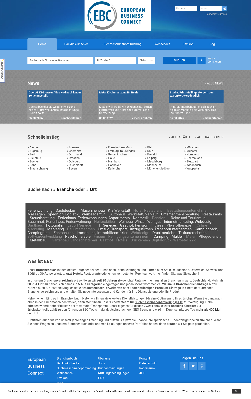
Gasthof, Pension (134, 225)
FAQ (101, 378)
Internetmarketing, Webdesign (188, 221)
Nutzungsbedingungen (113, 373)
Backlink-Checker (76, 44)
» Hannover (113, 165)
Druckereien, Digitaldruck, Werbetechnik (163, 240)
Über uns (104, 358)
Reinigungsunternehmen (128, 236)
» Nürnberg (191, 154)
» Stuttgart (191, 161)
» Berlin (32, 154)
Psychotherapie (78, 236)
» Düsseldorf (75, 165)
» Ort (91, 189)
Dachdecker (65, 210)
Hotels (121, 240)
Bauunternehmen (81, 229)
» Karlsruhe (113, 168)
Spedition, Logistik (63, 214)
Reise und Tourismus (188, 218)
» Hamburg (113, 161)
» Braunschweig (37, 168)
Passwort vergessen (216, 14)
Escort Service (79, 225)
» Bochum (33, 161)
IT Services (108, 225)
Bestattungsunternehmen (187, 210)
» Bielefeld (34, 158)
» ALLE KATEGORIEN (209, 137)
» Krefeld (150, 154)
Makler (177, 236)
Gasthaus (35, 225)
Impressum (147, 368)
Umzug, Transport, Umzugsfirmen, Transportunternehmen (145, 229)
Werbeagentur (93, 214)
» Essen (72, 168)
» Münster (190, 151)
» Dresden (73, 158)
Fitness (157, 225)
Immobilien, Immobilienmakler (102, 232)
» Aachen (33, 147)
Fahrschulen (64, 232)
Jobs (101, 363)
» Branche (63, 189)
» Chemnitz (74, 151)
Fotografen (55, 225)
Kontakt (144, 358)
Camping (161, 236)
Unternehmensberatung (180, 214)
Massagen (36, 214)
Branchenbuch (67, 358)
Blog (212, 44)
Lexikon (188, 44)
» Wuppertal (192, 168)
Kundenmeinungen (111, 368)
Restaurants (212, 214)
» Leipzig (150, 158)
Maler (191, 236)
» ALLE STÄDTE (180, 137)
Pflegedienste (210, 236)
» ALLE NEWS (214, 83)
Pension (158, 218)
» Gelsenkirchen (116, 154)
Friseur (99, 236)
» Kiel (148, 147)
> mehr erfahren (71, 118)
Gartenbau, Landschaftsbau (74, 240)
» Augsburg (34, 151)
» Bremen (73, 147)
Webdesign (140, 232)
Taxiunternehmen (192, 232)
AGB (142, 373)
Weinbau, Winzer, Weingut (139, 221)
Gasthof (106, 240)
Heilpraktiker (104, 221)
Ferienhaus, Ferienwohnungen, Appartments (94, 218)
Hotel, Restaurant (147, 210)
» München (191, 147)
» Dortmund (74, 154)
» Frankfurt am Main (119, 147)
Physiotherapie (179, 225)
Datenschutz (148, 363)
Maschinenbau (93, 210)
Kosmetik (141, 218)
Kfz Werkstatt (119, 210)
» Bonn (31, 165)
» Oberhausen (193, 158)
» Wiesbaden (192, 165)
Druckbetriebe (163, 232)
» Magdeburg (153, 161)
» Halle (110, 158)
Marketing (55, 229)
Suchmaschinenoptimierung (122, 44)
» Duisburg (73, 161)
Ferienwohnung (40, 210)
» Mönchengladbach (158, 168)
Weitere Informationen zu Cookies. (201, 391)
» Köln (149, 151)
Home (42, 44)
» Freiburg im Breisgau (120, 151)
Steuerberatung (42, 218)
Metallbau (38, 240)
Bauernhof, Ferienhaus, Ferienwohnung (59, 221)
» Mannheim (153, 165)
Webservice (162, 44)
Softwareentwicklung (44, 236)
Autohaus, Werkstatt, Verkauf (134, 214)
